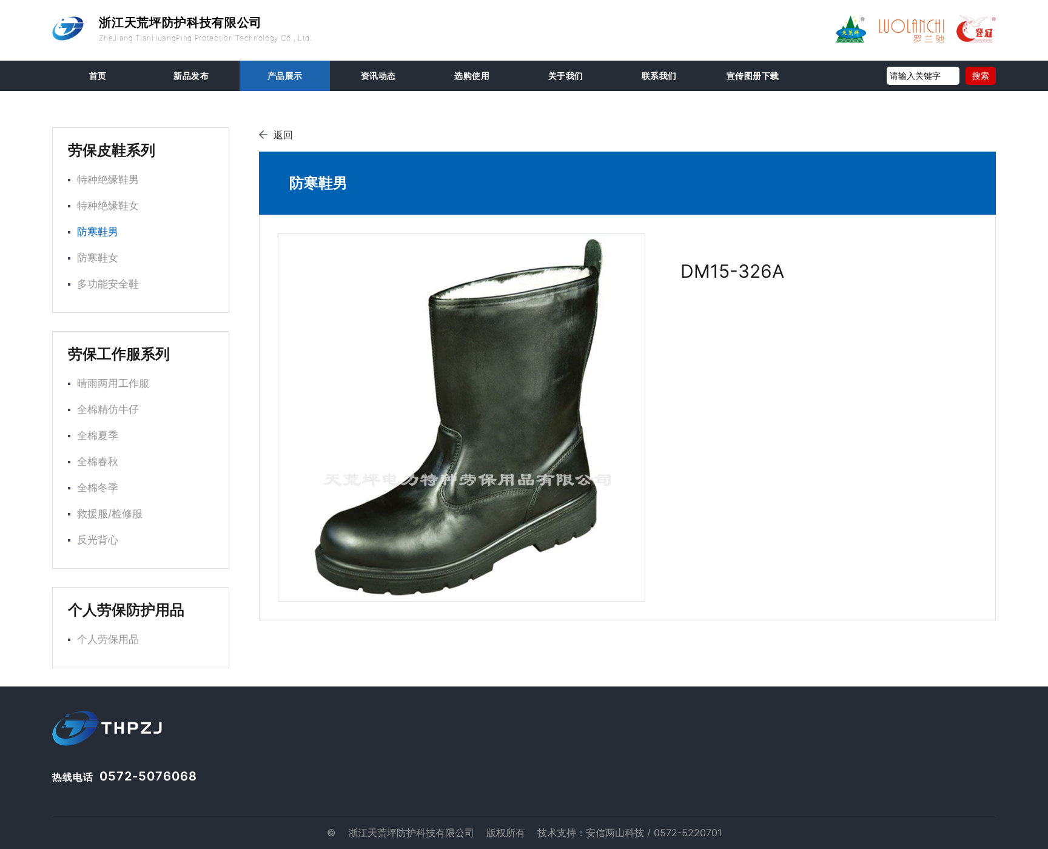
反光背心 (97, 540)
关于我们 (565, 75)
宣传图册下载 (753, 75)
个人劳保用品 (108, 639)
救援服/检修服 (110, 514)
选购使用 (471, 75)
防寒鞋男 (97, 232)
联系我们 (659, 75)
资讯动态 (378, 75)
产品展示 (285, 75)
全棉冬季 (97, 488)
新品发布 (191, 75)
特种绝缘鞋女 (108, 206)
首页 (98, 75)
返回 (283, 135)
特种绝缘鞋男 (108, 179)
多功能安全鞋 (108, 284)
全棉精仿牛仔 (108, 409)
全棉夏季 (97, 435)
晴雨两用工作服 (113, 383)
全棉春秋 (97, 461)
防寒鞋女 (97, 258)
